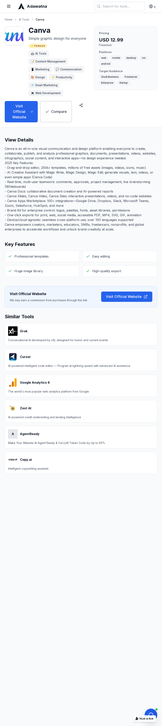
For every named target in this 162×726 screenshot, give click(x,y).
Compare (59, 112)
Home (8, 19)
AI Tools (24, 19)
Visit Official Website (19, 111)
